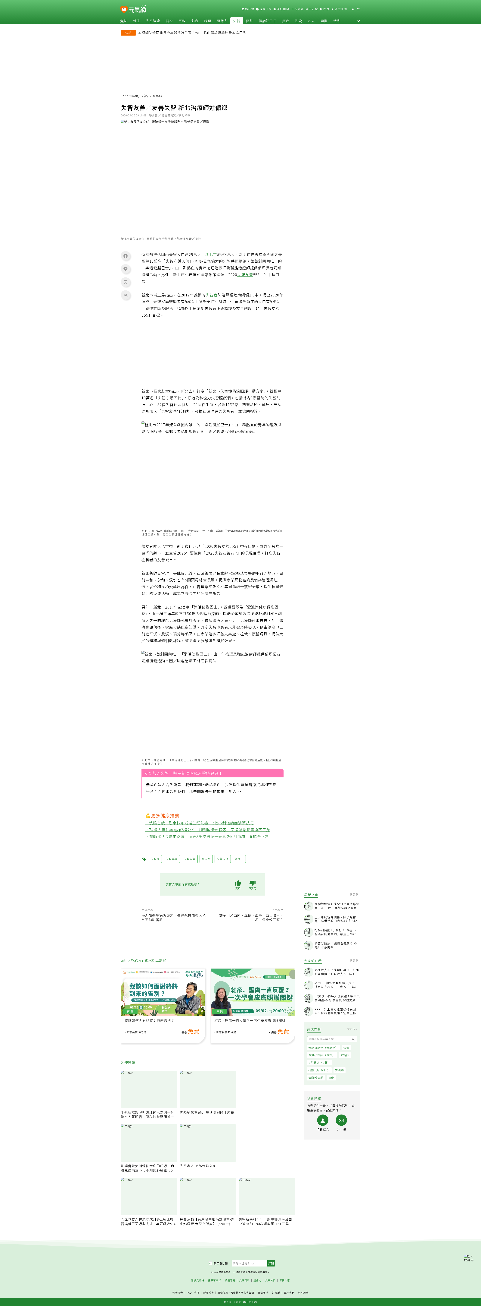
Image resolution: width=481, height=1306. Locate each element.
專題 (324, 20)
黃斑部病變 (315, 1078)
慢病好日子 (268, 20)
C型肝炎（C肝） (319, 1070)
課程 (207, 20)
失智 (236, 20)
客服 (197, 1292)
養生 (136, 20)
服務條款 (223, 1292)
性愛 (298, 20)
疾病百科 (244, 1280)
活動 (336, 20)
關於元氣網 (197, 1280)
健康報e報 (220, 1263)
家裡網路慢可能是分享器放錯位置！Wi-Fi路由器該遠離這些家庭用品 (192, 32)
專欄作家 (284, 1280)
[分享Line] (125, 269)
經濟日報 (265, 9)
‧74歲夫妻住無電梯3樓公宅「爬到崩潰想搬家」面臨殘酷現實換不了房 (207, 829)
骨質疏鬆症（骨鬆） (321, 1055)
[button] (358, 20)
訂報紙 (276, 1292)
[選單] (358, 9)
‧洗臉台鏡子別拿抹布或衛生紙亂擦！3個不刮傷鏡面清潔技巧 (199, 823)
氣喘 (331, 1078)
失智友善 (245, 274)
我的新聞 (340, 9)
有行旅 (313, 9)
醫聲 (249, 20)
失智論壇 (153, 20)
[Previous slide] (126, 995)
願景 (326, 9)
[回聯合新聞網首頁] (124, 9)
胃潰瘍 (339, 1070)
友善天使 (223, 859)
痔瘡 (346, 1048)
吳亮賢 (206, 859)
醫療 (169, 20)
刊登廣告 (177, 1292)
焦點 (123, 20)
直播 (130, 1011)
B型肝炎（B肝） (319, 1062)
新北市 (211, 254)
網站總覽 (303, 1292)
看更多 (354, 894)
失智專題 (172, 859)
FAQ (189, 1292)
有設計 (298, 9)
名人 (311, 20)
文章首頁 (270, 1280)
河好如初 (282, 9)
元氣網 (133, 96)
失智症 (344, 1055)
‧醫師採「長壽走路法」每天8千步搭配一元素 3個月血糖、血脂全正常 (207, 836)
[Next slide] (289, 995)
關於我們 (289, 1292)
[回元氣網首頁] (137, 9)
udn (124, 96)
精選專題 (230, 1280)
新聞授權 (208, 1292)
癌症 (285, 20)
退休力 (222, 20)
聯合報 (249, 9)
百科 (182, 20)
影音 (194, 20)
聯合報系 (263, 1292)
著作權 (234, 1292)
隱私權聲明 (247, 1292)
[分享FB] (125, 256)
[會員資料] (352, 9)
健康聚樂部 (214, 1280)
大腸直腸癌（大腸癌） (323, 1048)
